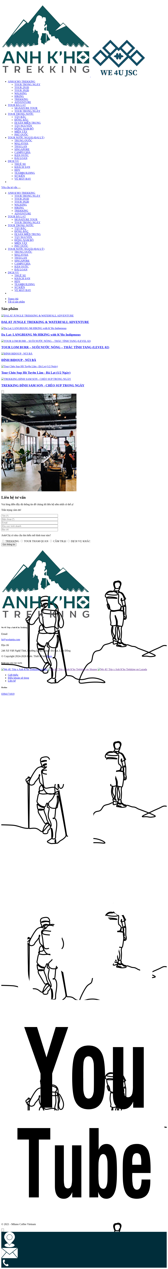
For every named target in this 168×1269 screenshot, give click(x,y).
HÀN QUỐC (21, 155)
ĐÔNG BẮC (21, 119)
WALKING (20, 93)
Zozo (49, 656)
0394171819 (7, 693)
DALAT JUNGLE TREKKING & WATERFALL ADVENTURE (45, 322)
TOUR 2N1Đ (21, 87)
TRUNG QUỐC (23, 140)
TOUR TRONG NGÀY (27, 84)
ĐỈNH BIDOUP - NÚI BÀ (18, 360)
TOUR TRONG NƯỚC (21, 114)
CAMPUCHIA (22, 152)
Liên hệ (12, 680)
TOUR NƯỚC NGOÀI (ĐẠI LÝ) (26, 137)
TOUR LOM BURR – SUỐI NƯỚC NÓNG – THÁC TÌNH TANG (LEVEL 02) (55, 347)
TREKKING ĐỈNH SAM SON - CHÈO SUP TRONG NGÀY (42, 385)
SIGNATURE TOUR (25, 108)
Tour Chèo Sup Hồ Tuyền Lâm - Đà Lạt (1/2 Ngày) (35, 372)
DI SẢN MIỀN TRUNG (27, 122)
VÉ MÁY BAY (22, 178)
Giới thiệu (13, 674)
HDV (17, 170)
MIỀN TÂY (20, 131)
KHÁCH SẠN (22, 167)
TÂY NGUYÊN (23, 125)
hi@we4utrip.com (10, 639)
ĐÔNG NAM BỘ (24, 128)
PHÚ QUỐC (21, 134)
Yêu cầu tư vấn (9, 187)
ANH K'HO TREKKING (21, 81)
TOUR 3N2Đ (21, 90)
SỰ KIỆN (19, 175)
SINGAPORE (22, 149)
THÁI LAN (20, 146)
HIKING (19, 96)
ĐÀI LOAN (20, 158)
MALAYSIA (21, 143)
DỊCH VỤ (13, 161)
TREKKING (21, 99)
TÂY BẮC (20, 116)
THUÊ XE (20, 164)
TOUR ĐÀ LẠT (17, 105)
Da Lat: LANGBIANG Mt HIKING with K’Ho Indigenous (41, 334)
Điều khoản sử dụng (18, 677)
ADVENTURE (22, 102)
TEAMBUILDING (24, 173)
